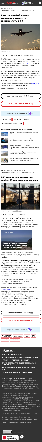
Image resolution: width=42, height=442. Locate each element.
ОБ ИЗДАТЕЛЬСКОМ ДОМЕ (12, 354)
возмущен (35, 84)
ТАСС (28, 63)
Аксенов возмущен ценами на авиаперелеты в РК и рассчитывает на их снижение (24, 133)
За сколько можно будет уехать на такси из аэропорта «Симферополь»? (23, 152)
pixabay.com (5, 52)
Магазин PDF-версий (11, 360)
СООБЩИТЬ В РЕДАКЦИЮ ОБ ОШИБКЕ (17, 372)
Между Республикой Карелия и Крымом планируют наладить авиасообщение (23, 139)
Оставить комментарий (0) (21, 104)
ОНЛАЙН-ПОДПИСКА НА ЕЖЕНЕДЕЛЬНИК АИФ (20, 357)
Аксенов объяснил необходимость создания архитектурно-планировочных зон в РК (24, 159)
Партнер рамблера (19, 432)
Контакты (25, 360)
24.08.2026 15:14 (6, 170)
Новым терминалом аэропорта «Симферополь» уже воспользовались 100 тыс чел (24, 147)
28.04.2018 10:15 (6, 8)
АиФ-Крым (17, 211)
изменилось (6, 290)
